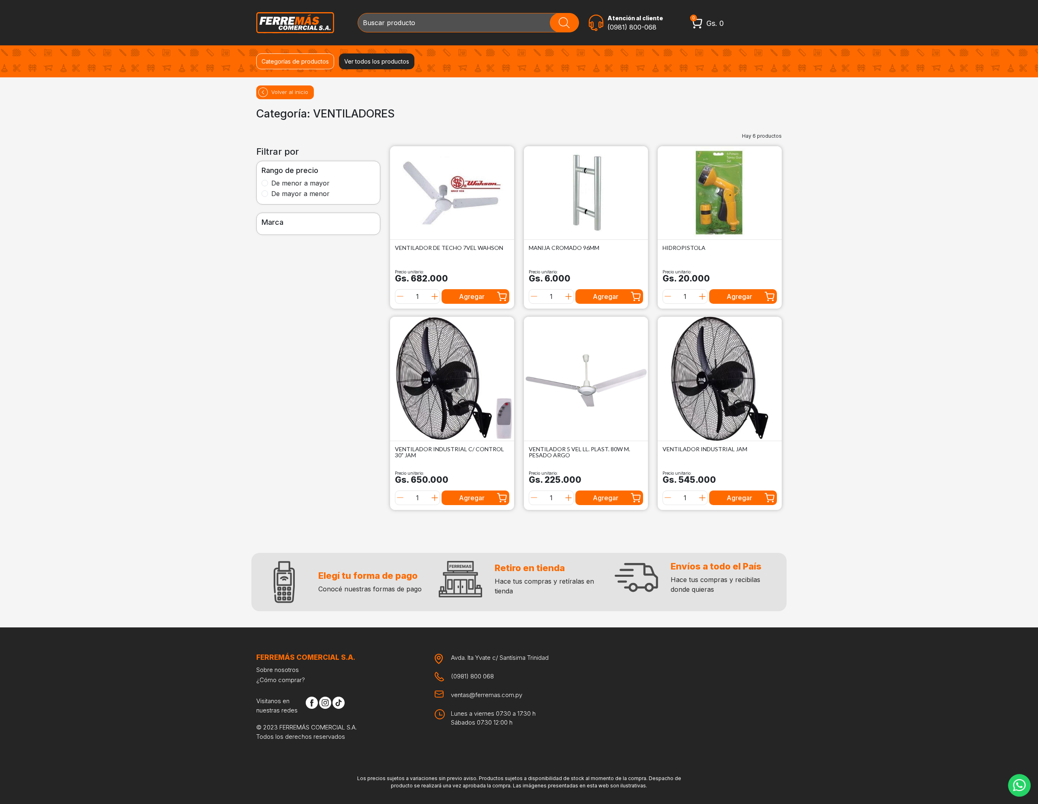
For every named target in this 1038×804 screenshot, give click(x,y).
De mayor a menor (300, 194)
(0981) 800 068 (472, 676)
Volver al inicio (289, 92)
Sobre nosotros (277, 670)
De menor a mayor (300, 183)
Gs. (715, 23)
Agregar (472, 296)
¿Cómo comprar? (280, 680)
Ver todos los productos (376, 61)
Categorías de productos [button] (295, 61)
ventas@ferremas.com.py (486, 695)
